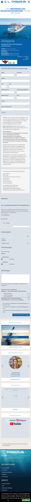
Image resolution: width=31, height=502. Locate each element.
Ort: (10, 84)
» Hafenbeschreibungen (6, 472)
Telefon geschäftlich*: (22, 89)
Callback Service (24, 456)
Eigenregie (5, 219)
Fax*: (18, 95)
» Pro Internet (4, 470)
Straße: (3, 78)
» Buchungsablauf (5, 468)
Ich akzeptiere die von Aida (16, 307)
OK (26, 500)
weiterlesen (15, 409)
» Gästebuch (4, 474)
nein (3, 253)
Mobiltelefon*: (5, 95)
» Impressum (4, 490)
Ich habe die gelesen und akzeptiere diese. (16, 311)
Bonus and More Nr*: (6, 106)
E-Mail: (3, 101)
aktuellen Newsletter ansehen (15, 347)
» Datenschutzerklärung (6, 488)
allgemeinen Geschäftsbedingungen (19, 303)
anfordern (15, 337)
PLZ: (2, 84)
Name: (3, 72)
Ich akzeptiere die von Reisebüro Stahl (16, 304)
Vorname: (19, 72)
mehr (11, 500)
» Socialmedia (4, 476)
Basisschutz (5, 257)
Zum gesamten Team (15, 379)
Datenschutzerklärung (14, 310)
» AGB (2, 485)
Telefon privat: (5, 89)
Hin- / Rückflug (6, 223)
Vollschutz (5, 262)
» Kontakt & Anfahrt (5, 483)
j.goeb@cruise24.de (15, 376)
